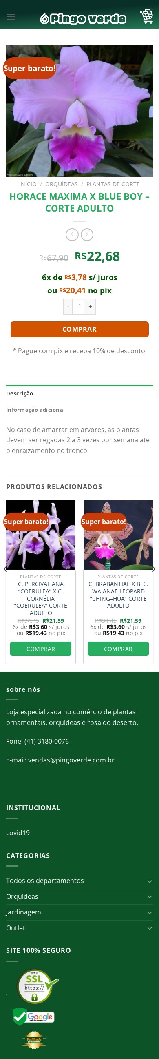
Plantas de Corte (113, 184)
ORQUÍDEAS (61, 184)
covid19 (18, 832)
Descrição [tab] (19, 393)
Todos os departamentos (45, 880)
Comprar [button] (40, 649)
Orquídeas (22, 896)
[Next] (153, 585)
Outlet (15, 927)
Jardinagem (23, 911)
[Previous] (6, 585)
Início (28, 184)
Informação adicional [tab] (35, 409)
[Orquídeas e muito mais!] (79, 18)
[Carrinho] (146, 16)
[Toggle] (149, 881)
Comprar (79, 329)
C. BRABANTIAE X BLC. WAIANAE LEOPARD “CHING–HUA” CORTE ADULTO (118, 594)
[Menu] (11, 17)
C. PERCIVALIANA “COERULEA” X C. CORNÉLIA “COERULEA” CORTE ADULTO (40, 598)
